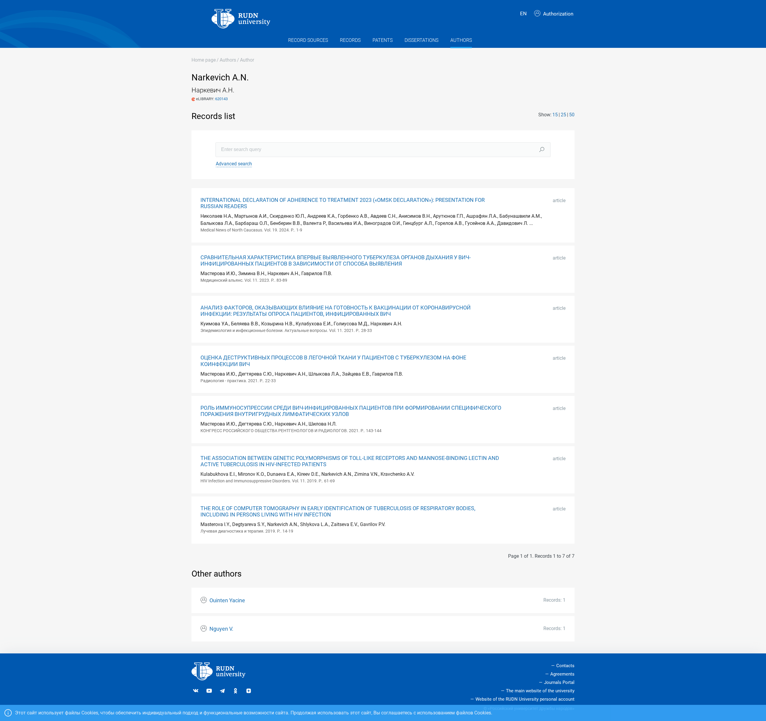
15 (555, 115)
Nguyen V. (221, 629)
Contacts (565, 665)
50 (571, 115)
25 (563, 115)
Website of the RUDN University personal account (524, 699)
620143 (221, 99)
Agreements (562, 674)
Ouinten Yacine (227, 600)
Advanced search (234, 164)
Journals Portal (559, 682)
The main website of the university (540, 690)
